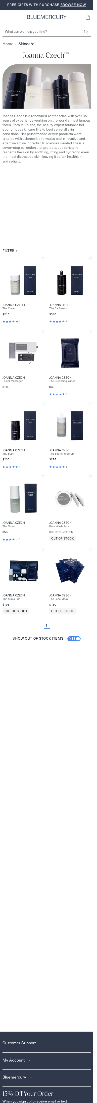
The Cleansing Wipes (62, 381)
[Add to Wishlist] (44, 259)
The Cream (9, 308)
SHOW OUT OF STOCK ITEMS (44, 638)
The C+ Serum (58, 308)
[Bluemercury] (46, 17)
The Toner (8, 526)
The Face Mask (58, 599)
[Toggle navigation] (5, 17)
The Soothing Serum (62, 453)
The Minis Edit (11, 599)
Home (7, 43)
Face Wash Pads (59, 526)
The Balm (8, 453)
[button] (88, 17)
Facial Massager (12, 381)
